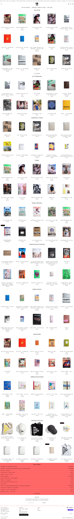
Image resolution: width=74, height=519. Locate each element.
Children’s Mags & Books (37, 376)
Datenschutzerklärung (23, 511)
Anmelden (44, 502)
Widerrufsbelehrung (23, 513)
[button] (70, 4)
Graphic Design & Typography (37, 244)
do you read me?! (5, 516)
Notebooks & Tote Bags (37, 420)
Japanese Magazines (37, 202)
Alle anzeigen (37, 73)
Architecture (34, 117)
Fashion (37, 160)
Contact (39, 510)
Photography (38, 76)
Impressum (21, 507)
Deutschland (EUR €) (69, 517)
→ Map (8, 511)
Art (33, 76)
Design (41, 117)
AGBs (20, 510)
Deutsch (64, 517)
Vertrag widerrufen (24, 514)
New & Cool (37, 10)
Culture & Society (37, 289)
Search (39, 507)
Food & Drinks (37, 334)
